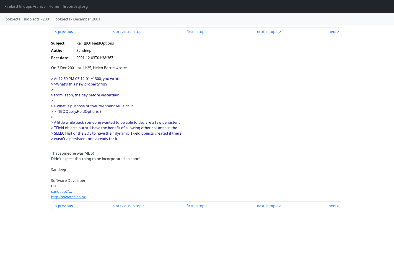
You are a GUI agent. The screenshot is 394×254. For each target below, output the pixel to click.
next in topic (267, 31)
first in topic (197, 31)
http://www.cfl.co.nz (68, 196)
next (332, 31)
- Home (32, 6)
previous (65, 31)
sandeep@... (61, 191)
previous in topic (130, 31)
